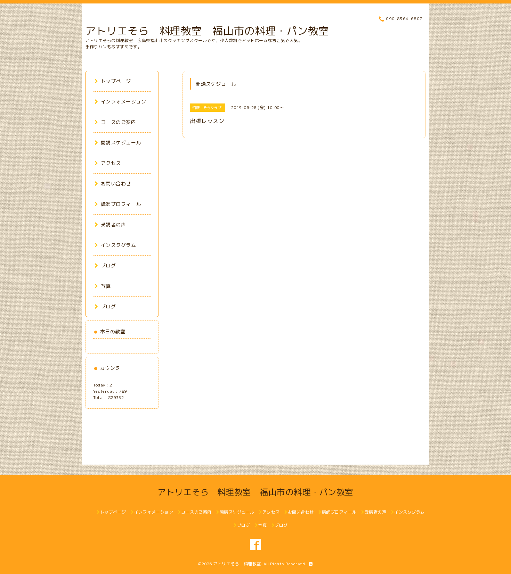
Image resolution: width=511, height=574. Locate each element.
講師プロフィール (121, 204)
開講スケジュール (121, 142)
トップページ (116, 81)
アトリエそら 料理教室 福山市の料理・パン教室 (207, 31)
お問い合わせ (116, 183)
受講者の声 (113, 224)
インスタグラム (118, 245)
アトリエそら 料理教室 (237, 564)
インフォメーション (123, 101)
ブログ (108, 265)
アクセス (111, 163)
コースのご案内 (118, 122)
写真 (106, 286)
